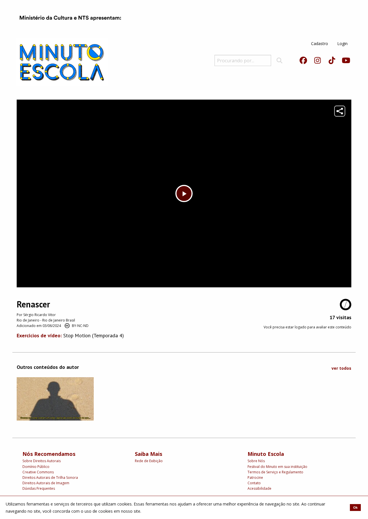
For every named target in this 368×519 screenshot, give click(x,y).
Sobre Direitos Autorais (41, 460)
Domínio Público (35, 466)
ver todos (341, 368)
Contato (254, 483)
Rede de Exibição (149, 460)
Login (342, 43)
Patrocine (255, 477)
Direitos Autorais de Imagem (45, 483)
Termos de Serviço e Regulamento (275, 472)
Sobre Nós (256, 460)
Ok (355, 507)
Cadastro (319, 43)
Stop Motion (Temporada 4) (93, 335)
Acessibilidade (259, 488)
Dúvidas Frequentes (38, 488)
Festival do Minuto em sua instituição (277, 466)
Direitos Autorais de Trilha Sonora (50, 477)
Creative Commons (38, 472)
